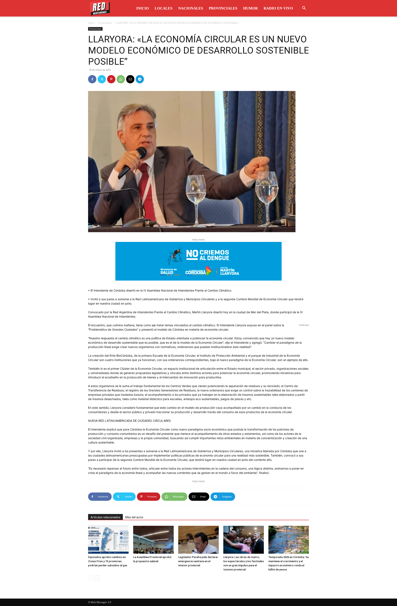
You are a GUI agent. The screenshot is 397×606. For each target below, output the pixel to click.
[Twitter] (102, 79)
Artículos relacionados (105, 517)
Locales (163, 8)
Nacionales (190, 8)
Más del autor (134, 517)
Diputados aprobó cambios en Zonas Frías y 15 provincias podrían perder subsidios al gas (107, 561)
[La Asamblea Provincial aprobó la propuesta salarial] (153, 540)
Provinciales (223, 8)
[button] (304, 9)
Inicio (142, 8)
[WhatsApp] (121, 79)
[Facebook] (92, 79)
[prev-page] (90, 577)
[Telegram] (140, 79)
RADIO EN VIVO (278, 8)
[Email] (130, 79)
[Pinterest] (111, 79)
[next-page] (97, 577)
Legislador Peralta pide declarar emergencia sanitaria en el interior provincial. (198, 561)
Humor (250, 8)
